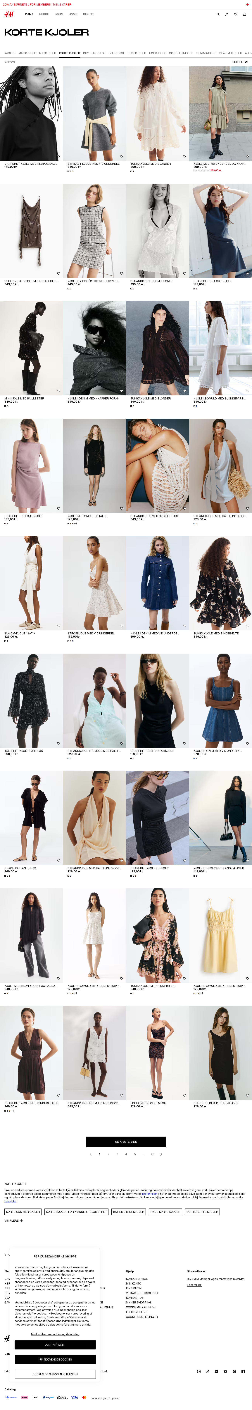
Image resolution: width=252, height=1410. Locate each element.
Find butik (133, 1288)
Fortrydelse (136, 1312)
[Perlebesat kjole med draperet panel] (31, 231)
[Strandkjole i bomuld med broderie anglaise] (94, 1053)
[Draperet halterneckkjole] (157, 701)
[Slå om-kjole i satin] (31, 583)
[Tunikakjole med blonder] (157, 113)
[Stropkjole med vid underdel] (94, 583)
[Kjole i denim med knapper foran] (94, 348)
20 (152, 1154)
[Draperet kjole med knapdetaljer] (31, 113)
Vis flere (11, 1220)
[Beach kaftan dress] (31, 818)
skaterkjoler (149, 1193)
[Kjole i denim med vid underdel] (157, 583)
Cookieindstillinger (142, 1316)
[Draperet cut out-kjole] (31, 466)
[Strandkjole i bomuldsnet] (157, 231)
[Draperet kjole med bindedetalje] (31, 1053)
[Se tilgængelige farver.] (71, 171)
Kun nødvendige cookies (55, 1359)
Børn (59, 14)
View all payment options (105, 1398)
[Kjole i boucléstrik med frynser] (94, 231)
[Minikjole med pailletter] (31, 348)
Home (73, 14)
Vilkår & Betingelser (142, 1293)
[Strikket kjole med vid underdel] (94, 113)
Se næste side (126, 1141)
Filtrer (237, 61)
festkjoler (10, 1201)
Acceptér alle (55, 1344)
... (144, 1154)
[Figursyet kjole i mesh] (157, 1053)
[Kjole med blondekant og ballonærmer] (31, 935)
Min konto (133, 1283)
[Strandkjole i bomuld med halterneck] (94, 701)
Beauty (88, 14)
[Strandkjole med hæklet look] (157, 466)
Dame (29, 14)
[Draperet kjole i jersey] (157, 818)
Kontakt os (135, 1297)
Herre (44, 14)
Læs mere (194, 1285)
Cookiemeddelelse (141, 1307)
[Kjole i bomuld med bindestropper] (94, 935)
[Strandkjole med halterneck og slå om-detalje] (94, 818)
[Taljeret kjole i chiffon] (31, 701)
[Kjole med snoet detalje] (94, 466)
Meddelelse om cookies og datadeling (55, 1334)
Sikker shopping (138, 1302)
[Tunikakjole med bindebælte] (157, 935)
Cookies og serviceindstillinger (55, 1374)
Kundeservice (137, 1278)
